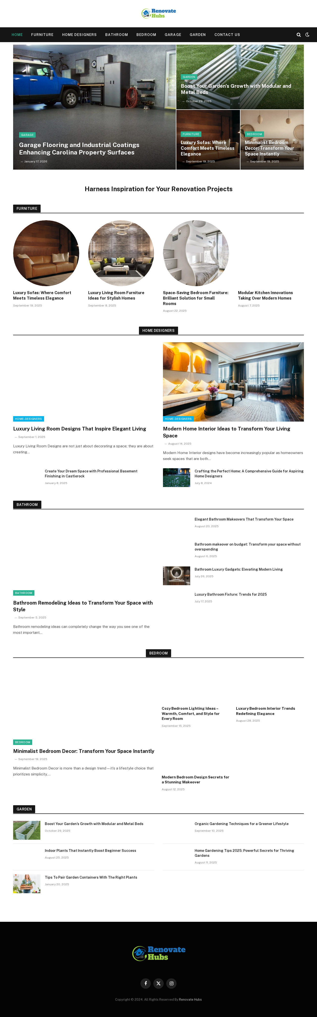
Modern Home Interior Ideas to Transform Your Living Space (226, 432)
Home (17, 35)
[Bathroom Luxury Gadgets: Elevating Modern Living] (176, 575)
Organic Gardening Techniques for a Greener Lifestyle (242, 824)
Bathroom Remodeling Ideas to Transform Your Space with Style (83, 606)
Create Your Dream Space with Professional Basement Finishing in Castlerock (91, 473)
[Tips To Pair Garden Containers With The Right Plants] (26, 883)
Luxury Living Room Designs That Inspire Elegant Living (79, 429)
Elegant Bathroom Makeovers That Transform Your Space (244, 519)
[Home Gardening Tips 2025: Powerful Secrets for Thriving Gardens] (176, 857)
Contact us (227, 35)
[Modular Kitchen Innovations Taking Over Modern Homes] (271, 253)
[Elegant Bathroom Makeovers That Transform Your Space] (176, 525)
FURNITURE (42, 35)
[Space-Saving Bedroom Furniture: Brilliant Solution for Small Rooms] (196, 253)
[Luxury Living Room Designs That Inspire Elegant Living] (83, 382)
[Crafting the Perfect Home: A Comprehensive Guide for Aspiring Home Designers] (176, 477)
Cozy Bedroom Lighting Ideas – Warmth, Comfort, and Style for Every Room (191, 713)
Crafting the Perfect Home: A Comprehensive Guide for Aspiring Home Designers (249, 473)
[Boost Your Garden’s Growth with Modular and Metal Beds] (240, 77)
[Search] (299, 34)
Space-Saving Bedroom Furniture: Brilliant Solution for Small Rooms (195, 298)
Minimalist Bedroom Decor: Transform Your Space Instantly (269, 148)
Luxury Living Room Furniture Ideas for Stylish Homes (116, 295)
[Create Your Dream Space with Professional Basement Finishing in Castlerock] (26, 477)
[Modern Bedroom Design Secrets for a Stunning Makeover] (196, 753)
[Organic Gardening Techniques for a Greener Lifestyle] (176, 830)
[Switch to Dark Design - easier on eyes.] (307, 34)
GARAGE (173, 35)
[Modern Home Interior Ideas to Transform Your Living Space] (233, 382)
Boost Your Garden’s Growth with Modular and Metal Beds (236, 89)
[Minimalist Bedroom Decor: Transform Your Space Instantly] (84, 705)
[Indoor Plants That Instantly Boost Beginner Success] (26, 857)
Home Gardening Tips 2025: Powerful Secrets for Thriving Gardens (244, 853)
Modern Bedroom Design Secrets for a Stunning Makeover (195, 779)
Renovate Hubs (190, 999)
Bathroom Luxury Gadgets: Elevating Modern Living (239, 569)
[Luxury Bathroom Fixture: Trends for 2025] (176, 600)
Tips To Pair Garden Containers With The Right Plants (91, 877)
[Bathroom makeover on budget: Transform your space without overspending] (176, 550)
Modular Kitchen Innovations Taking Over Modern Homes (265, 295)
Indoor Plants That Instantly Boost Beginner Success (90, 851)
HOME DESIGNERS (79, 35)
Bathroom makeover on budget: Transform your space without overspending (248, 546)
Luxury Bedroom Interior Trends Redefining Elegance (265, 710)
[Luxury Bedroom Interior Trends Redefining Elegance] (270, 684)
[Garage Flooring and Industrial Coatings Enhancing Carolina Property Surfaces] (94, 107)
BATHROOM (116, 35)
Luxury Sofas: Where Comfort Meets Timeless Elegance (208, 148)
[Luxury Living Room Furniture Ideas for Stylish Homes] (121, 253)
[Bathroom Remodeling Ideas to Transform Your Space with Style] (83, 556)
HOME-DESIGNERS (28, 418)
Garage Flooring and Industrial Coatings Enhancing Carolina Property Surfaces (79, 148)
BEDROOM (146, 35)
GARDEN (198, 35)
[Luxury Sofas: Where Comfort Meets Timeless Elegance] (46, 253)
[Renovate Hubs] (158, 13)
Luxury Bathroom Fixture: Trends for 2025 (231, 594)
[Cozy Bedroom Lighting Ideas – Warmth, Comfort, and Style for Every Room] (196, 684)
